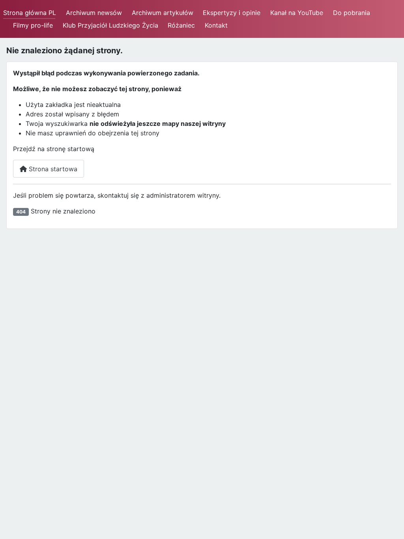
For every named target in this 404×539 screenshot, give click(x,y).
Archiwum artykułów (162, 13)
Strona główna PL (29, 13)
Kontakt (216, 25)
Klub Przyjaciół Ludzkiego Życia (110, 25)
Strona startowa (52, 169)
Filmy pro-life (33, 25)
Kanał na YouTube (296, 13)
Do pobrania (351, 13)
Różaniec (181, 25)
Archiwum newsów (94, 13)
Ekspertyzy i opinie (231, 13)
